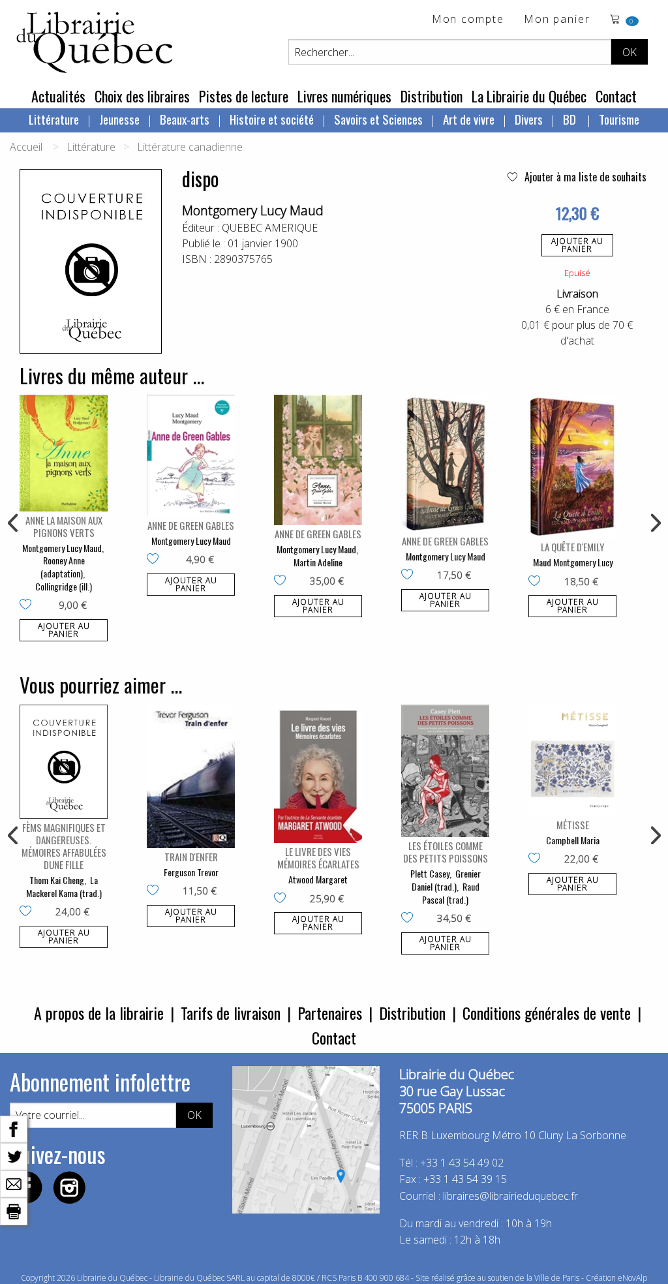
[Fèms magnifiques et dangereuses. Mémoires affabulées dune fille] (64, 762)
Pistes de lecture (243, 96)
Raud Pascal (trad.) (450, 892)
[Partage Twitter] (13, 1155)
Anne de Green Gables (190, 525)
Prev (13, 523)
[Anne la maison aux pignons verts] (64, 453)
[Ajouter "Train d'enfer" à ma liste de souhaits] (155, 891)
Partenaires (329, 1012)
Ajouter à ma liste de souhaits (584, 177)
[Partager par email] (13, 1183)
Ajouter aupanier (577, 245)
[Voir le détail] (64, 453)
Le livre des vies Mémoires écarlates (318, 857)
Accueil (26, 147)
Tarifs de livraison (231, 1012)
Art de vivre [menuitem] (468, 119)
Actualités (58, 96)
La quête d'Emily (572, 547)
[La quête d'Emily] (572, 466)
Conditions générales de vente (547, 1012)
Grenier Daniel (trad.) (446, 879)
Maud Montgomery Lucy (573, 562)
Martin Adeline (318, 562)
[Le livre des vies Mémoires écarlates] (318, 774)
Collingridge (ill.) (63, 586)
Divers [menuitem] (529, 119)
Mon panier (557, 20)
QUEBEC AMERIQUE (270, 228)
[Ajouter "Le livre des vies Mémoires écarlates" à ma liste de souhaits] (283, 899)
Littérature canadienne (190, 147)
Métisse (572, 825)
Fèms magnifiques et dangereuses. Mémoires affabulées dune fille (64, 846)
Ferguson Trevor (191, 872)
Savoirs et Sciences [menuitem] (378, 119)
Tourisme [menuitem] (619, 119)
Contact (616, 96)
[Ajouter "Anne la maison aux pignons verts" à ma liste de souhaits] (28, 605)
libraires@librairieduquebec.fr (510, 1196)
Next (654, 523)
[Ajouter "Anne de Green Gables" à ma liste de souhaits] (155, 560)
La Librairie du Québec (529, 96)
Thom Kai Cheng (56, 880)
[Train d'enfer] (191, 776)
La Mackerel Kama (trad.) (64, 886)
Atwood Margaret (318, 879)
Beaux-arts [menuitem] (184, 119)
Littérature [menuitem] (54, 119)
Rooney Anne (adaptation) (62, 566)
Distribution (432, 96)
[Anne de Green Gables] (191, 455)
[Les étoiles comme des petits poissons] (445, 771)
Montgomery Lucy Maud (253, 210)
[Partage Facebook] (13, 1128)
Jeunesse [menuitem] (119, 119)
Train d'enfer (191, 856)
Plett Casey (429, 873)
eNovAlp (632, 1277)
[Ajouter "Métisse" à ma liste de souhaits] (537, 859)
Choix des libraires (142, 96)
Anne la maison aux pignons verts (63, 526)
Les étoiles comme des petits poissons (445, 851)
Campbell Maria (573, 840)
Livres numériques (344, 96)
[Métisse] (572, 760)
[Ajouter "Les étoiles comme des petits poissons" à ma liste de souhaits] (410, 918)
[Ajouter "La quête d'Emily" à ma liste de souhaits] (537, 582)
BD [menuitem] (571, 119)
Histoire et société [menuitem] (272, 119)
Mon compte (468, 20)
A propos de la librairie (99, 1012)
